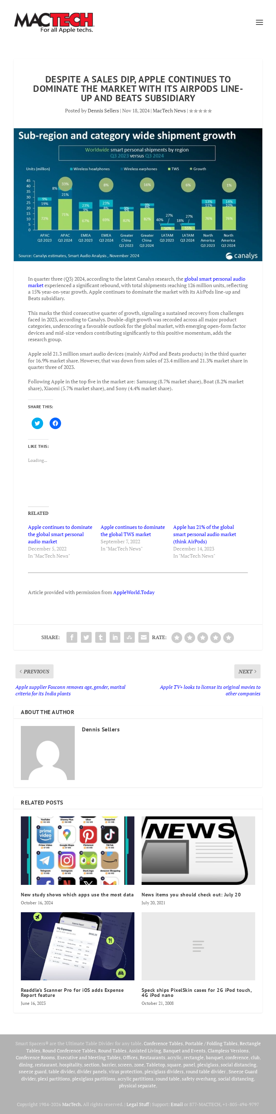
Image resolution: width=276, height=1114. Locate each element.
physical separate (137, 1085)
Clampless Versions (228, 1050)
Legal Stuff (137, 1104)
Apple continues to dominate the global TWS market (133, 530)
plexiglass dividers (164, 1071)
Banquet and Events (184, 1050)
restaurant (46, 1064)
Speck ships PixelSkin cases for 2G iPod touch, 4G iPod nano (197, 992)
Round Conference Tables (69, 1050)
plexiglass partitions (93, 1078)
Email (177, 1104)
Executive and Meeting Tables (89, 1057)
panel (189, 1064)
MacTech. (72, 1104)
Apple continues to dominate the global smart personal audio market (60, 534)
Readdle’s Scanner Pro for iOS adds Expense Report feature (72, 992)
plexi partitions (54, 1078)
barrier (109, 1064)
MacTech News (169, 110)
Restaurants (152, 1057)
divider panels (92, 1071)
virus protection (125, 1071)
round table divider (206, 1071)
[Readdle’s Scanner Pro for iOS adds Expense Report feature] (77, 946)
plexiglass (207, 1064)
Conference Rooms (35, 1057)
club (255, 1057)
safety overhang (199, 1078)
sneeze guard (32, 1071)
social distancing (238, 1064)
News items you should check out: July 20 (191, 894)
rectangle (194, 1057)
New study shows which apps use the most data (77, 894)
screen (125, 1064)
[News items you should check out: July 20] (198, 850)
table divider (62, 1071)
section (92, 1064)
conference (237, 1057)
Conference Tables (163, 1043)
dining (26, 1064)
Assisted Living (145, 1050)
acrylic (174, 1057)
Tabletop (155, 1064)
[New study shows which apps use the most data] (77, 850)
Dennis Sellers (103, 110)
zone (139, 1064)
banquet (214, 1057)
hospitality (70, 1064)
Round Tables (112, 1050)
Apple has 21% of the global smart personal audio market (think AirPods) (204, 534)
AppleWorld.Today (134, 592)
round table (168, 1078)
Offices (130, 1057)
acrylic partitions (135, 1078)
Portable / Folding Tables (211, 1043)
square (174, 1064)
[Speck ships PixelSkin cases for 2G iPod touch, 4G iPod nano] (198, 946)
